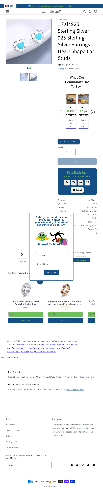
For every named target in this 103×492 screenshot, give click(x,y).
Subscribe (51, 273)
